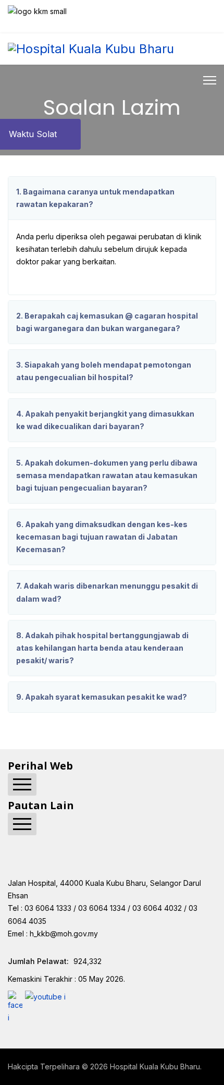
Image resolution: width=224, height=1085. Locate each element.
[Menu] (209, 80)
